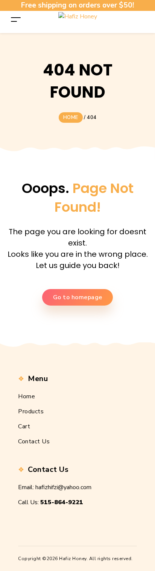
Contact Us (34, 441)
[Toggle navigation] (16, 19)
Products (31, 411)
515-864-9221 (61, 502)
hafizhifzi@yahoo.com (63, 487)
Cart (24, 426)
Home (26, 396)
